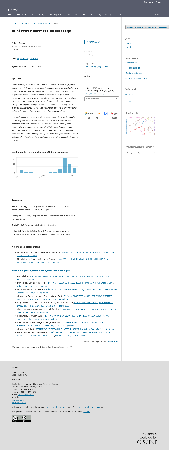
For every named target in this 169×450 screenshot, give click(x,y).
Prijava (158, 2)
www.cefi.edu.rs (19, 402)
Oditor (13, 10)
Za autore (129, 98)
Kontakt (119, 14)
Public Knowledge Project (89, 407)
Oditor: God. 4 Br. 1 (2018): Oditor (44, 262)
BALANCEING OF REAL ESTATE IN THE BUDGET (82, 252)
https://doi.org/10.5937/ (27, 58)
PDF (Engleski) (94, 42)
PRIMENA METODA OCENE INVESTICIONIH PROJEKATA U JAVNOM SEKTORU (79, 283)
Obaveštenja (80, 14)
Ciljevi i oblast (131, 62)
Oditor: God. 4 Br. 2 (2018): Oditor (70, 335)
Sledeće (111, 341)
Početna (15, 23)
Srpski (128, 47)
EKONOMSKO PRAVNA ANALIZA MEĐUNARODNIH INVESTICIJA (89, 309)
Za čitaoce (129, 94)
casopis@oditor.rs (26, 394)
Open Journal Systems (55, 407)
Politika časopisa (132, 68)
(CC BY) (86, 411)
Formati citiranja (92, 99)
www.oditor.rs (18, 400)
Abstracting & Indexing (101, 14)
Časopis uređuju (38, 14)
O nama (21, 14)
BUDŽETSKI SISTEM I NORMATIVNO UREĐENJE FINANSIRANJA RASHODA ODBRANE (80, 289)
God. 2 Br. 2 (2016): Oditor (40, 23)
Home (10, 14)
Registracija (148, 2)
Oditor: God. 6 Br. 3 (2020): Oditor (33, 312)
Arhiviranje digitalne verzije (137, 78)
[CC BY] (21, 421)
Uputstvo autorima (133, 73)
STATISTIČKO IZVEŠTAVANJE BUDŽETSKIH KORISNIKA (59, 329)
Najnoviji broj (55, 14)
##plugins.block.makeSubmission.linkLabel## (147, 27)
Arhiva (68, 14)
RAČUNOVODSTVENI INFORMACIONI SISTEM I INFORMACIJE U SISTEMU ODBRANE (67, 276)
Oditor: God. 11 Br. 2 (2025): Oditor (58, 325)
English (128, 43)
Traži (156, 14)
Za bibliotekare (131, 102)
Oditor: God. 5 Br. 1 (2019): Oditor (32, 286)
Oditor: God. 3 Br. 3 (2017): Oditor (55, 306)
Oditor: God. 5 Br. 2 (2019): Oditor (57, 299)
